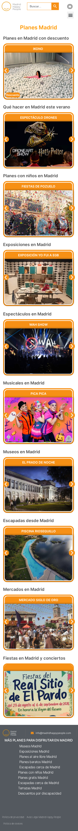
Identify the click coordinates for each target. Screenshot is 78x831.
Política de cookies (13, 823)
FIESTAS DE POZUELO (38, 186)
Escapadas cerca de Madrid (39, 767)
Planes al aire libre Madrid (38, 756)
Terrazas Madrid (30, 788)
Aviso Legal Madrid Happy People (44, 817)
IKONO (38, 49)
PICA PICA (38, 394)
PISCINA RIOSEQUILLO (38, 531)
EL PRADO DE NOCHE (38, 462)
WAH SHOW (38, 325)
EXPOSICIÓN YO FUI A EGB (38, 255)
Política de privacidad (13, 817)
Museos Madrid (30, 746)
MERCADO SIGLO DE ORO (38, 600)
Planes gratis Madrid (33, 777)
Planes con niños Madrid (35, 772)
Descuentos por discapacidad (39, 793)
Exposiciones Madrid (34, 751)
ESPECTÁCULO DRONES (38, 118)
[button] (70, 15)
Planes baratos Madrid (35, 762)
